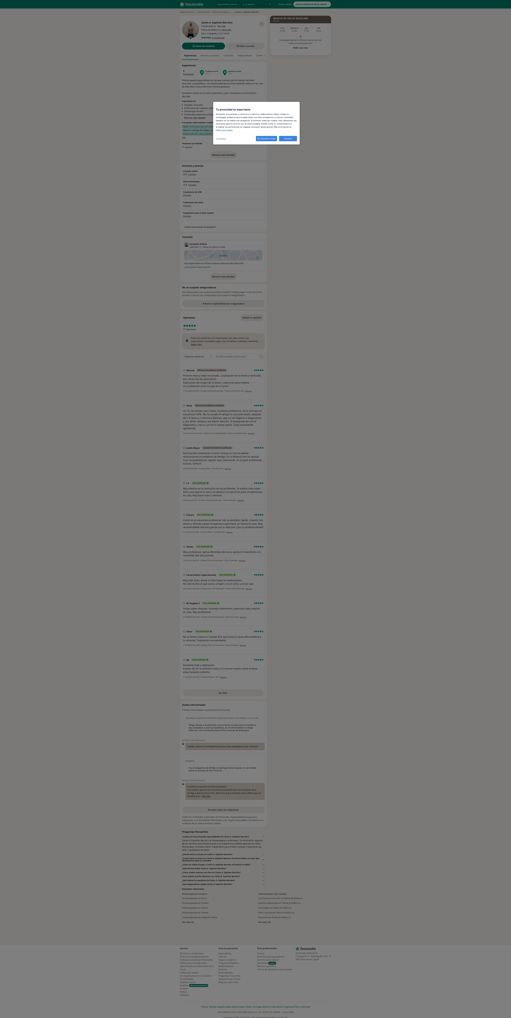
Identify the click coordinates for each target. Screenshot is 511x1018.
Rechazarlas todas (266, 138)
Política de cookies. (224, 130)
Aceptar (288, 138)
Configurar (221, 139)
